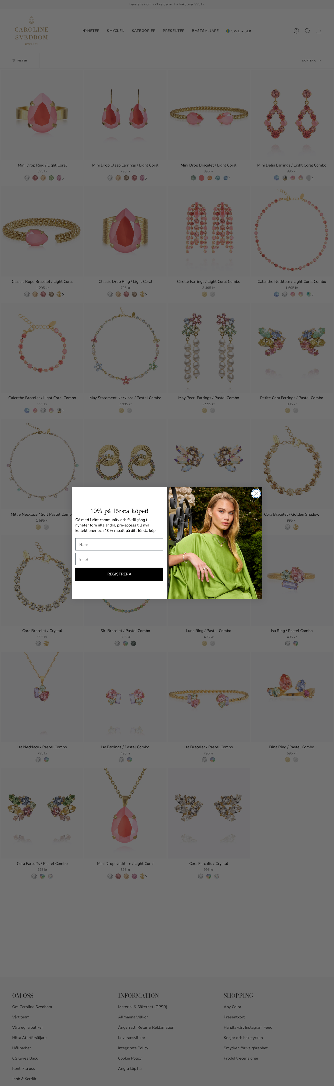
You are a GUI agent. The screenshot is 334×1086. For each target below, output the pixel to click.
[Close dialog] (256, 493)
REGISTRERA (119, 574)
